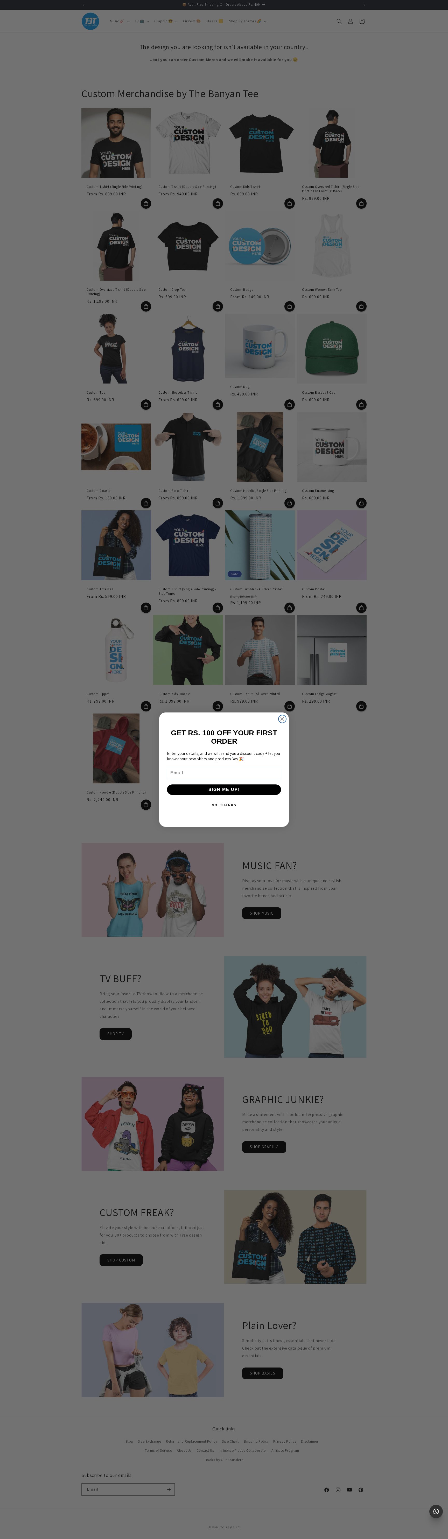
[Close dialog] (282, 719)
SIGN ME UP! (224, 789)
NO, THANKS (224, 805)
